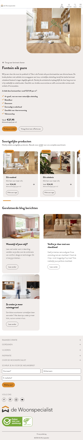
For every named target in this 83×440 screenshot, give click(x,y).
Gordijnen (7, 344)
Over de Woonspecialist (14, 360)
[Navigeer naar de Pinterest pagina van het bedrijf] (10, 400)
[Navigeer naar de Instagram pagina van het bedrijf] (16, 400)
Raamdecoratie (9, 340)
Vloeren (6, 350)
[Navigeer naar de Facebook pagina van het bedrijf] (4, 400)
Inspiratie (6, 355)
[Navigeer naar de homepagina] (8, 6)
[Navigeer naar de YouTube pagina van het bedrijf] (22, 400)
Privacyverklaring (41, 434)
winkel (41, 144)
